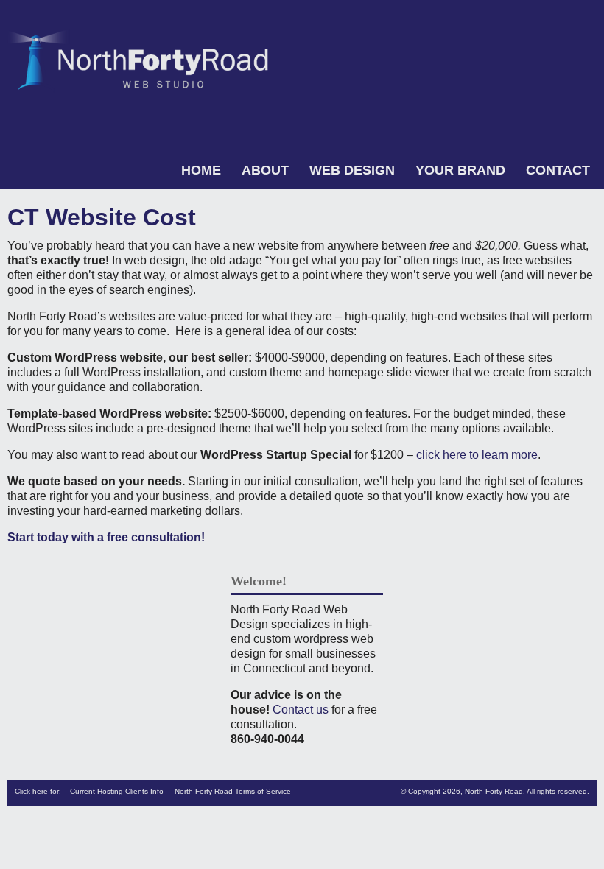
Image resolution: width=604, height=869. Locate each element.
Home (201, 170)
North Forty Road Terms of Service (233, 791)
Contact (558, 170)
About (265, 170)
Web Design (352, 170)
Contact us (301, 709)
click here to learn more (477, 454)
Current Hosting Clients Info (117, 791)
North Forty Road (494, 791)
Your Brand (460, 170)
